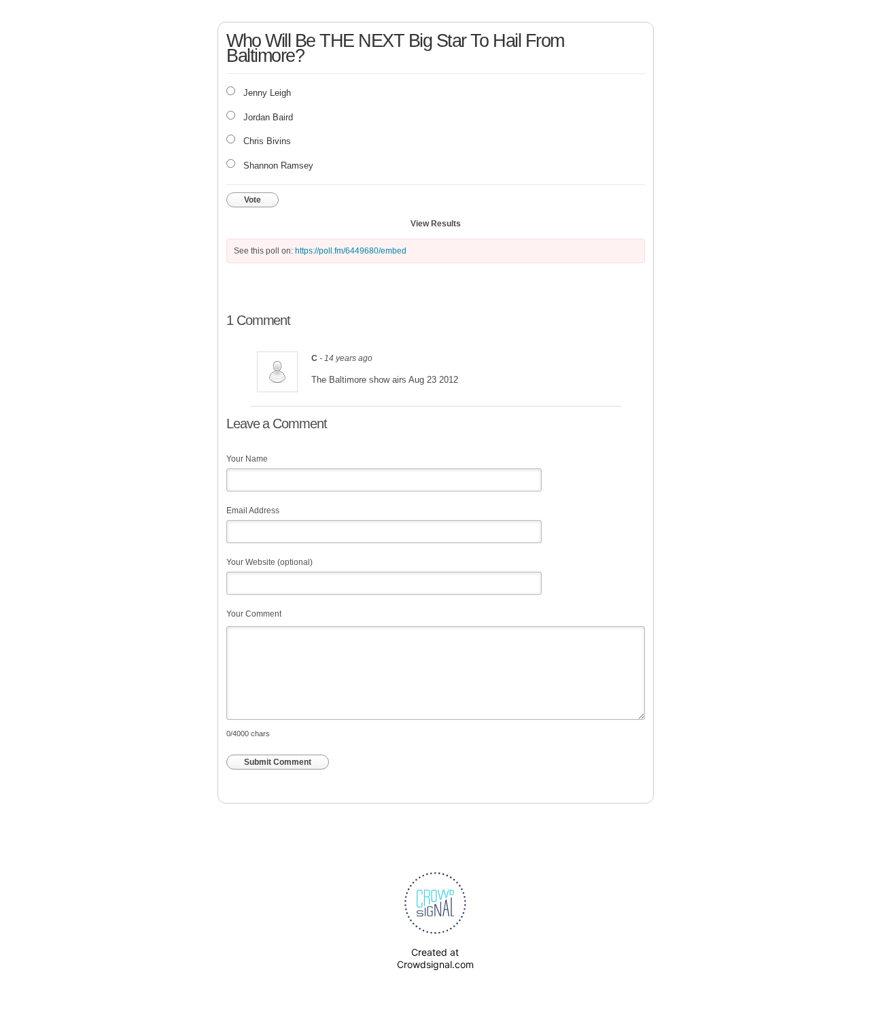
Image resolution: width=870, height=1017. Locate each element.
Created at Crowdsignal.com (435, 958)
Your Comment (253, 614)
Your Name (247, 459)
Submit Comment (277, 762)
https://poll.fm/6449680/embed (350, 251)
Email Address (252, 510)
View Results (436, 223)
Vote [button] (252, 200)
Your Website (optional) (269, 562)
